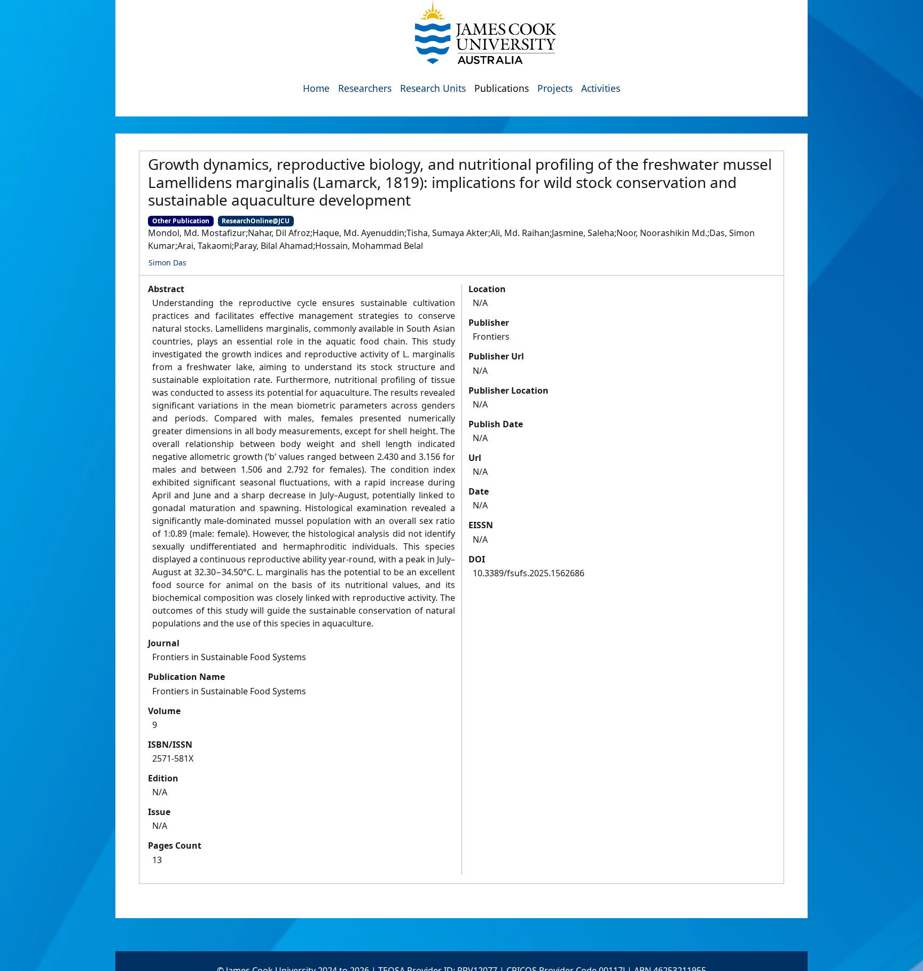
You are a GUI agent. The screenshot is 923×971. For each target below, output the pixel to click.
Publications (501, 88)
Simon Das (167, 262)
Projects (555, 88)
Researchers (365, 88)
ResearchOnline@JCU (256, 220)
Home (316, 88)
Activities (600, 88)
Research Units (433, 88)
